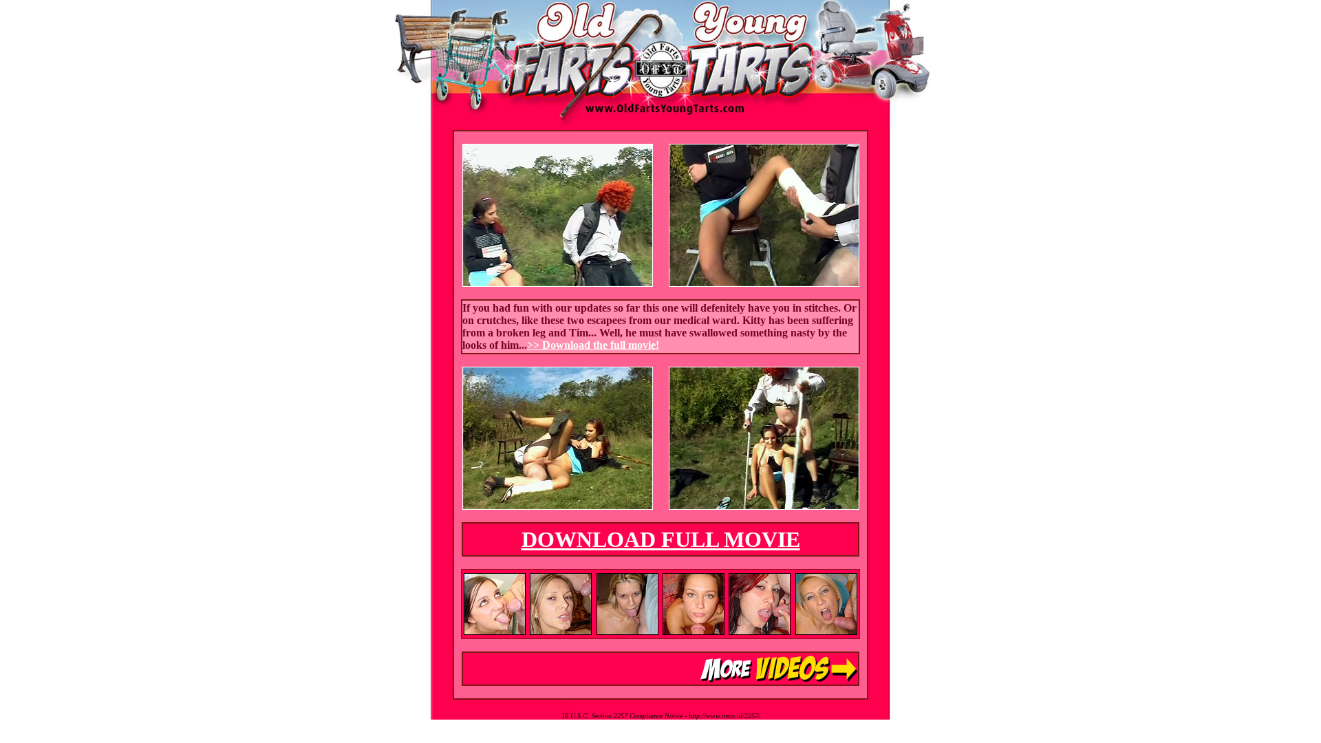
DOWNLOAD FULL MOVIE (661, 539)
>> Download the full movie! (593, 345)
